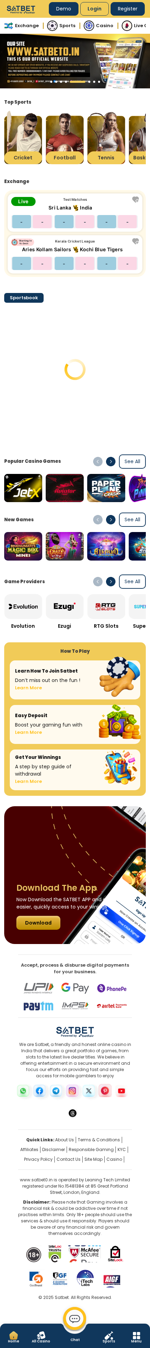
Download (38, 922)
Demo (63, 8)
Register (127, 8)
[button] (51, 82)
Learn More (28, 687)
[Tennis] (106, 137)
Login (95, 8)
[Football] (65, 137)
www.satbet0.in (36, 1180)
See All (132, 461)
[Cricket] (23, 137)
